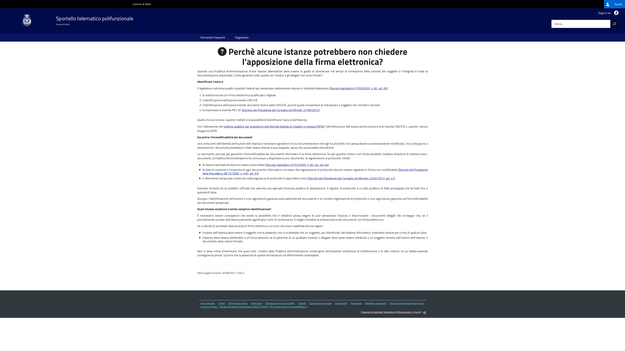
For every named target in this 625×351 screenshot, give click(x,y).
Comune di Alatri (142, 4)
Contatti (302, 303)
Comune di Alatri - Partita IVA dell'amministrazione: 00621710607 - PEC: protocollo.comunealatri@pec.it (254, 307)
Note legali (256, 303)
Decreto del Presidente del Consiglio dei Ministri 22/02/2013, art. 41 (351, 178)
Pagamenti (242, 37)
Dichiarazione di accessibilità (280, 303)
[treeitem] (614, 4)
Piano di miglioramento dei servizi (406, 303)
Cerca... (558, 24)
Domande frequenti (213, 37)
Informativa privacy (238, 303)
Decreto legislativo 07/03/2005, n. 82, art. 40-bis (297, 165)
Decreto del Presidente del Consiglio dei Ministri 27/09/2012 (281, 110)
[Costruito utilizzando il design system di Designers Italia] (424, 313)
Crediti (221, 303)
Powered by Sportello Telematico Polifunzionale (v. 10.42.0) (391, 312)
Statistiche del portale (320, 303)
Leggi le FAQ (341, 303)
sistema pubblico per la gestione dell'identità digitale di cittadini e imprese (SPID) (273, 126)
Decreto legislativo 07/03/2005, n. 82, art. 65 (358, 88)
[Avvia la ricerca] (614, 24)
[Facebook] (615, 13)
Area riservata (208, 303)
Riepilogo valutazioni (375, 303)
